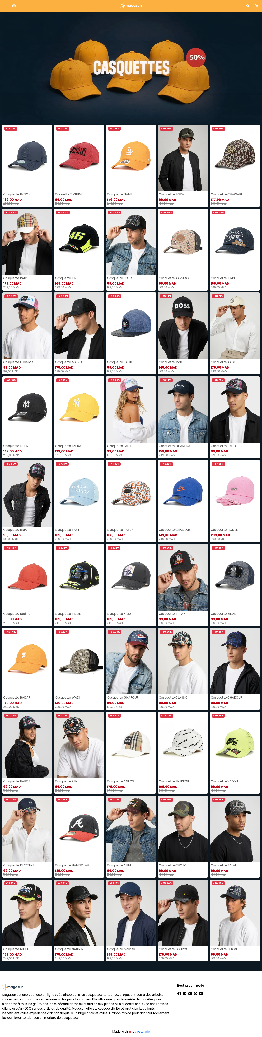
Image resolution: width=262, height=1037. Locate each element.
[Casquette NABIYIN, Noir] (79, 913)
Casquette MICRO (68, 362)
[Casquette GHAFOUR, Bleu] (131, 661)
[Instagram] (185, 993)
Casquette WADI (67, 697)
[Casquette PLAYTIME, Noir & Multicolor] (27, 829)
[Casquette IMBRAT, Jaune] (79, 409)
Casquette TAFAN (172, 614)
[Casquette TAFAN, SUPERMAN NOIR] (183, 577)
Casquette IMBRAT (69, 446)
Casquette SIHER (15, 446)
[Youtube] (201, 993)
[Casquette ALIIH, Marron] (131, 829)
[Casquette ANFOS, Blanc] (131, 745)
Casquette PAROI (16, 278)
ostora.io (143, 1031)
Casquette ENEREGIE (174, 781)
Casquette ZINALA (224, 614)
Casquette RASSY (120, 530)
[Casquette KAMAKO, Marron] (183, 242)
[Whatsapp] (190, 993)
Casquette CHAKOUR (226, 697)
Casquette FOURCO (174, 949)
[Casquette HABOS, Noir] (27, 745)
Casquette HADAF (16, 697)
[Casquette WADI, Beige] (79, 661)
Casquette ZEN (66, 781)
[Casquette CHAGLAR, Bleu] (183, 493)
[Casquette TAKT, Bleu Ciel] (79, 493)
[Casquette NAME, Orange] (131, 158)
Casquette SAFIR (119, 362)
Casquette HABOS (16, 781)
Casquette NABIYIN (69, 949)
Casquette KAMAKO (174, 278)
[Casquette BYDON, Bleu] (27, 158)
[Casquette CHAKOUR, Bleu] (235, 661)
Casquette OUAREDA (174, 446)
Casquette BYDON (16, 194)
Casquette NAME (119, 194)
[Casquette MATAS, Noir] (27, 913)
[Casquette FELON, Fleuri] (235, 913)
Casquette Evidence (18, 362)
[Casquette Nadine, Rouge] (27, 577)
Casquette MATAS (16, 949)
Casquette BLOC (119, 278)
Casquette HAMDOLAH (72, 865)
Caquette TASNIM (68, 194)
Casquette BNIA (15, 530)
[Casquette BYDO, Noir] (235, 409)
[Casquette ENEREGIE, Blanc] (183, 745)
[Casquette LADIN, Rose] (131, 409)
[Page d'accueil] (131, 5)
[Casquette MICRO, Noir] (79, 325)
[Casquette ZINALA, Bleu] (235, 577)
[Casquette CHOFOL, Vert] (183, 829)
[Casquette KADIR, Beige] (235, 325)
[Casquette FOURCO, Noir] (183, 913)
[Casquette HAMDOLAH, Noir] (79, 829)
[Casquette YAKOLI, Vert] (235, 745)
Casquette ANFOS (120, 781)
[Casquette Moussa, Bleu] (131, 913)
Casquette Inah (170, 362)
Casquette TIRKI (223, 278)
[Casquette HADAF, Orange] (27, 661)
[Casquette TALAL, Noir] (235, 829)
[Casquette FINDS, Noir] (79, 242)
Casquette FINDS (67, 278)
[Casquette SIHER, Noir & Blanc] (27, 409)
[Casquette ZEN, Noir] (79, 745)
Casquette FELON (224, 949)
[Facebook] (179, 993)
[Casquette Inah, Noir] (183, 325)
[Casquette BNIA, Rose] (27, 493)
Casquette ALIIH (119, 865)
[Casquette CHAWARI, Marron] (235, 158)
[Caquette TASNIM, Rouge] (79, 158)
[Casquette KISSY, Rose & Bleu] (131, 577)
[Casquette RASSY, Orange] (131, 493)
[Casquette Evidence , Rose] (27, 325)
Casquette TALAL (223, 865)
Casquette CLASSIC (173, 697)
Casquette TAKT (67, 530)
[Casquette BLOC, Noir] (131, 242)
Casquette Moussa (121, 949)
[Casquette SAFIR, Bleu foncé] (131, 325)
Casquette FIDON (68, 614)
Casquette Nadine (16, 614)
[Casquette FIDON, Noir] (79, 577)
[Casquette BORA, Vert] (183, 158)
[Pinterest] (196, 993)
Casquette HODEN (224, 530)
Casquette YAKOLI (224, 781)
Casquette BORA (171, 194)
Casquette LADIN (119, 446)
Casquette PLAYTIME (18, 865)
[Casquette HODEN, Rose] (235, 493)
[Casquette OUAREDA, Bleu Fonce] (183, 409)
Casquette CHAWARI (226, 194)
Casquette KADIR (223, 362)
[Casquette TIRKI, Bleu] (235, 242)
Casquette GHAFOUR (123, 697)
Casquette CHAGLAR (174, 530)
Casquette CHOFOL (173, 865)
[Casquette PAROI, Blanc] (27, 242)
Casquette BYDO (223, 446)
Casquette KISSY (119, 614)
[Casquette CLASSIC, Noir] (183, 661)
